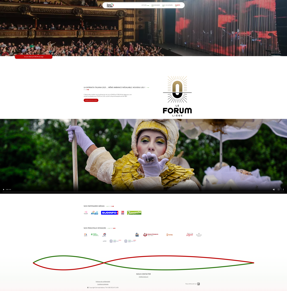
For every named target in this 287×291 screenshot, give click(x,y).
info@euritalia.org (143, 277)
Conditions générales (102, 284)
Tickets (177, 5)
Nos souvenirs (167, 5)
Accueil (144, 5)
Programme (155, 5)
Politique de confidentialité (103, 281)
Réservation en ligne (91, 100)
